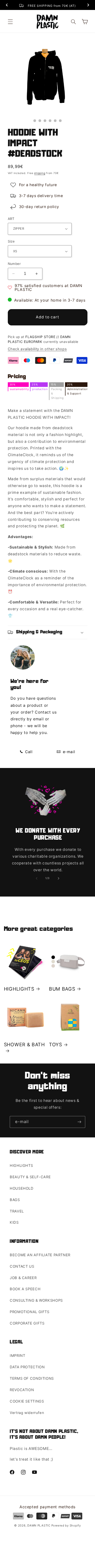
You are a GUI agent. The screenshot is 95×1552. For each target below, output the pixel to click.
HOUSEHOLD (22, 1188)
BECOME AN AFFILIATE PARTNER (40, 1255)
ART (11, 219)
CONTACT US (22, 1266)
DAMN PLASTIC (39, 1525)
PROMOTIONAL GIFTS (29, 1312)
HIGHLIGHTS (19, 989)
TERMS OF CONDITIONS (32, 1378)
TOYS (55, 1044)
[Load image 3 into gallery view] (45, 120)
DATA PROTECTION (27, 1367)
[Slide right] (58, 878)
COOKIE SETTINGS (27, 1401)
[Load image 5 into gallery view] (55, 120)
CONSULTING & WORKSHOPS (36, 1300)
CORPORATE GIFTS (27, 1323)
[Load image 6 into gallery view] (60, 120)
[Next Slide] (88, 5)
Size (11, 241)
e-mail (68, 752)
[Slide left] (36, 878)
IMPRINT (17, 1355)
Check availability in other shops (37, 349)
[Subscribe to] (79, 1122)
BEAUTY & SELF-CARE (30, 1177)
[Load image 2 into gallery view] (39, 120)
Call (28, 752)
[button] (10, 21)
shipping (39, 173)
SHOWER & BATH (24, 1044)
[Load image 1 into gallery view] (34, 120)
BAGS (15, 1200)
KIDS (14, 1222)
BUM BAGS (62, 989)
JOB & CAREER (23, 1278)
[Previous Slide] (6, 5)
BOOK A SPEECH (25, 1289)
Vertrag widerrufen (27, 1413)
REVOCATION (22, 1390)
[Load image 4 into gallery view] (50, 120)
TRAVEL (17, 1211)
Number (14, 264)
